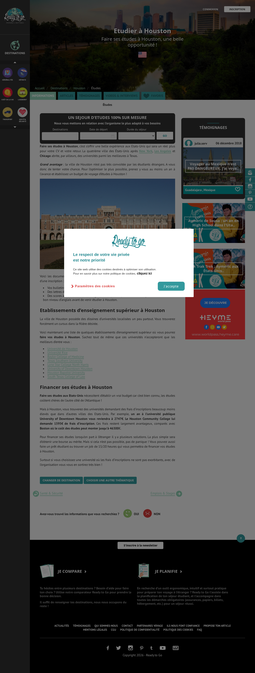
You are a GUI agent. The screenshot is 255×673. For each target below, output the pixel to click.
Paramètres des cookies (95, 286)
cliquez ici (144, 273)
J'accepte (171, 286)
